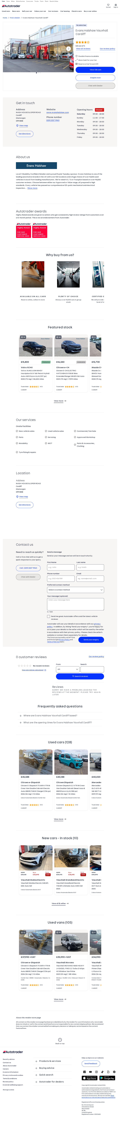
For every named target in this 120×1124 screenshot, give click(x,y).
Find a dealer (15, 18)
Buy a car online (90, 11)
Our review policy (107, 49)
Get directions (25, 134)
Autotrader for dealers (51, 1082)
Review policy (8, 1082)
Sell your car (27, 11)
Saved (108, 7)
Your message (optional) (57, 596)
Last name (81, 562)
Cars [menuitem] (3, 1)
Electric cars (77, 11)
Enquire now (95, 78)
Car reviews (53, 11)
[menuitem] (6, 11)
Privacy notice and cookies (13, 1075)
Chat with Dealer (95, 86)
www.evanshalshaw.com (57, 112)
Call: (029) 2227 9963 (28, 568)
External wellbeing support (13, 1085)
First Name (51, 562)
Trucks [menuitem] (36, 1)
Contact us (7, 1062)
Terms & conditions (10, 1078)
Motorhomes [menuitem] (20, 1)
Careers (6, 1069)
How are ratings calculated (32, 670)
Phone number (53, 574)
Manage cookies (8, 1090)
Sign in (116, 7)
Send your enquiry (91, 640)
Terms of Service (53, 642)
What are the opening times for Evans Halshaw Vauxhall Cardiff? (57, 722)
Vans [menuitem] (8, 1)
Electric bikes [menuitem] (54, 1)
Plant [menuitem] (46, 1)
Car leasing (65, 11)
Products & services (50, 1061)
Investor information (10, 1072)
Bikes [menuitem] (13, 1)
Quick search (46, 1075)
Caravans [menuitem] (29, 1)
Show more (32, 188)
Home (5, 18)
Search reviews (81, 676)
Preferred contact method (58, 585)
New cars (16, 11)
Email (79, 574)
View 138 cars (95, 70)
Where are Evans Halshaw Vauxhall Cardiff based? (50, 716)
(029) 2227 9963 (52, 120)
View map (23, 126)
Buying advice (46, 1068)
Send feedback (90, 1064)
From (58, 664)
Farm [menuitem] (41, 1)
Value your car (40, 11)
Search (83, 664)
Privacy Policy (64, 640)
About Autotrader (9, 1066)
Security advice (9, 1059)
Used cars (6, 11)
